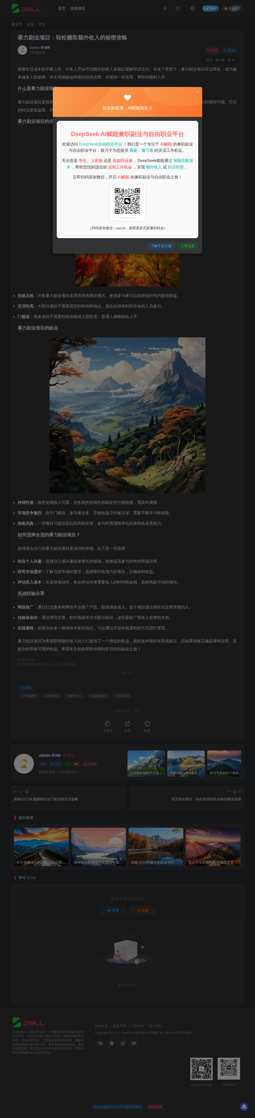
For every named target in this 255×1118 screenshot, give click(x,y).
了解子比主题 (161, 246)
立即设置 (188, 246)
